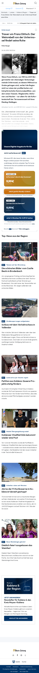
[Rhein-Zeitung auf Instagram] (21, 655)
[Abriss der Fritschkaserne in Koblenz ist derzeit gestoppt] (19, 472)
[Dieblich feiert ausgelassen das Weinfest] (19, 528)
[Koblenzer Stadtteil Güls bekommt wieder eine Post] (19, 418)
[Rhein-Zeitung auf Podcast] (25, 655)
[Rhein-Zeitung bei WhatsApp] (13, 655)
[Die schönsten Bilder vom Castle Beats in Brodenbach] (19, 251)
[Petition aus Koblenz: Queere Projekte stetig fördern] (19, 364)
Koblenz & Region (22, 12)
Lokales (12, 12)
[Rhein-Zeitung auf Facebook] (17, 655)
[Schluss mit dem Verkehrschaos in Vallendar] (19, 308)
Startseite (4, 12)
